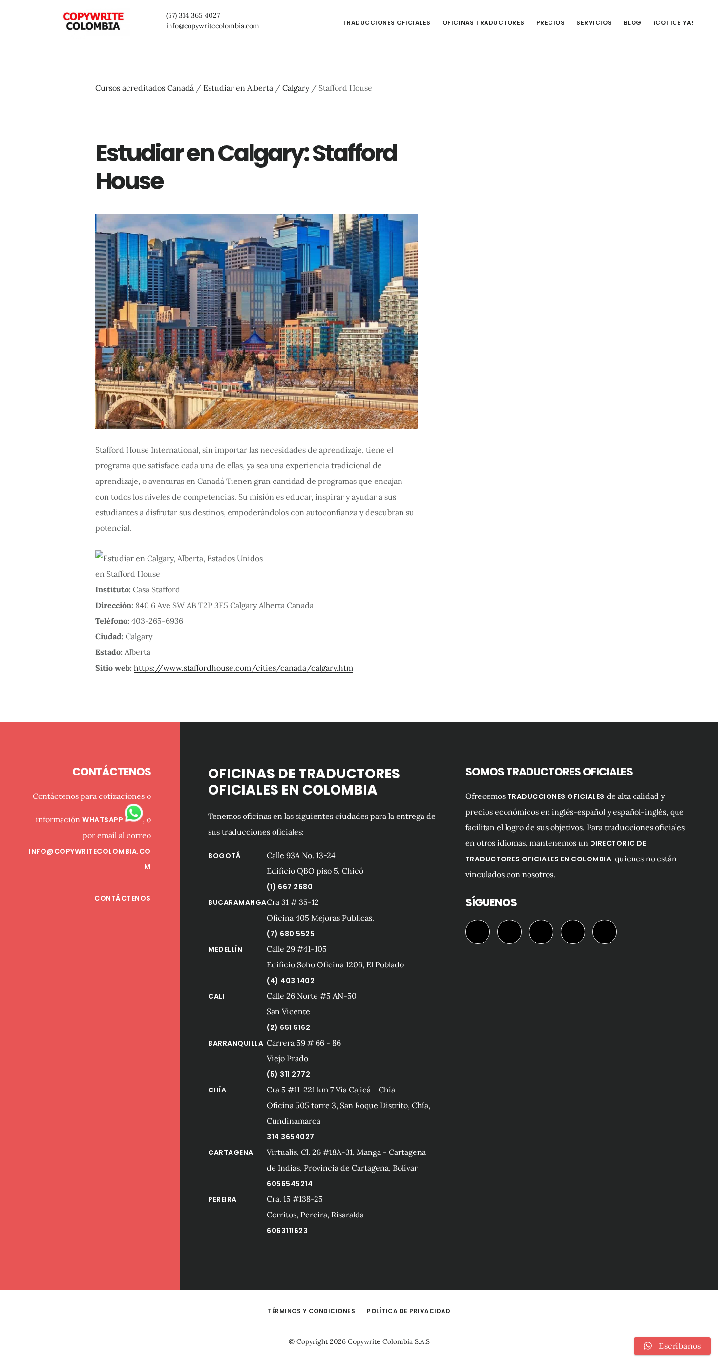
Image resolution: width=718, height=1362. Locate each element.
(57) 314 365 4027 (193, 15)
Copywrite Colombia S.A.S (389, 1341)
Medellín (225, 949)
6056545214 (290, 1184)
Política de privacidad (408, 1311)
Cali (216, 996)
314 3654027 (291, 1137)
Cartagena (230, 1152)
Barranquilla (235, 1043)
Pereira (222, 1199)
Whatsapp (103, 820)
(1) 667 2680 (290, 887)
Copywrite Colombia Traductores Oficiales (93, 21)
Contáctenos (122, 898)
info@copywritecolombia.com (212, 25)
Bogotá (224, 855)
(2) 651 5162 (288, 1027)
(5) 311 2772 (288, 1074)
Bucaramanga (237, 902)
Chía (217, 1090)
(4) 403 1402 (291, 980)
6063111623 (287, 1231)
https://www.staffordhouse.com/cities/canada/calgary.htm (243, 667)
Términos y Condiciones (311, 1311)
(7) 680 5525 (291, 934)
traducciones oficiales (556, 796)
